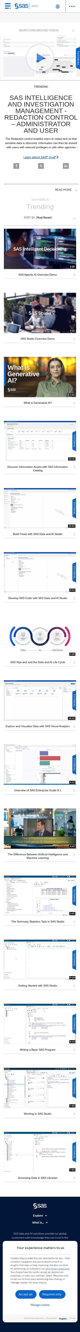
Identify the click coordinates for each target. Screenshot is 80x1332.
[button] (41, 29)
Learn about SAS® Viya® (40, 157)
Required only (52, 1294)
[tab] (40, 30)
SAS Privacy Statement (57, 1268)
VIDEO (34, 5)
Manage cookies (40, 1305)
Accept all (26, 1294)
